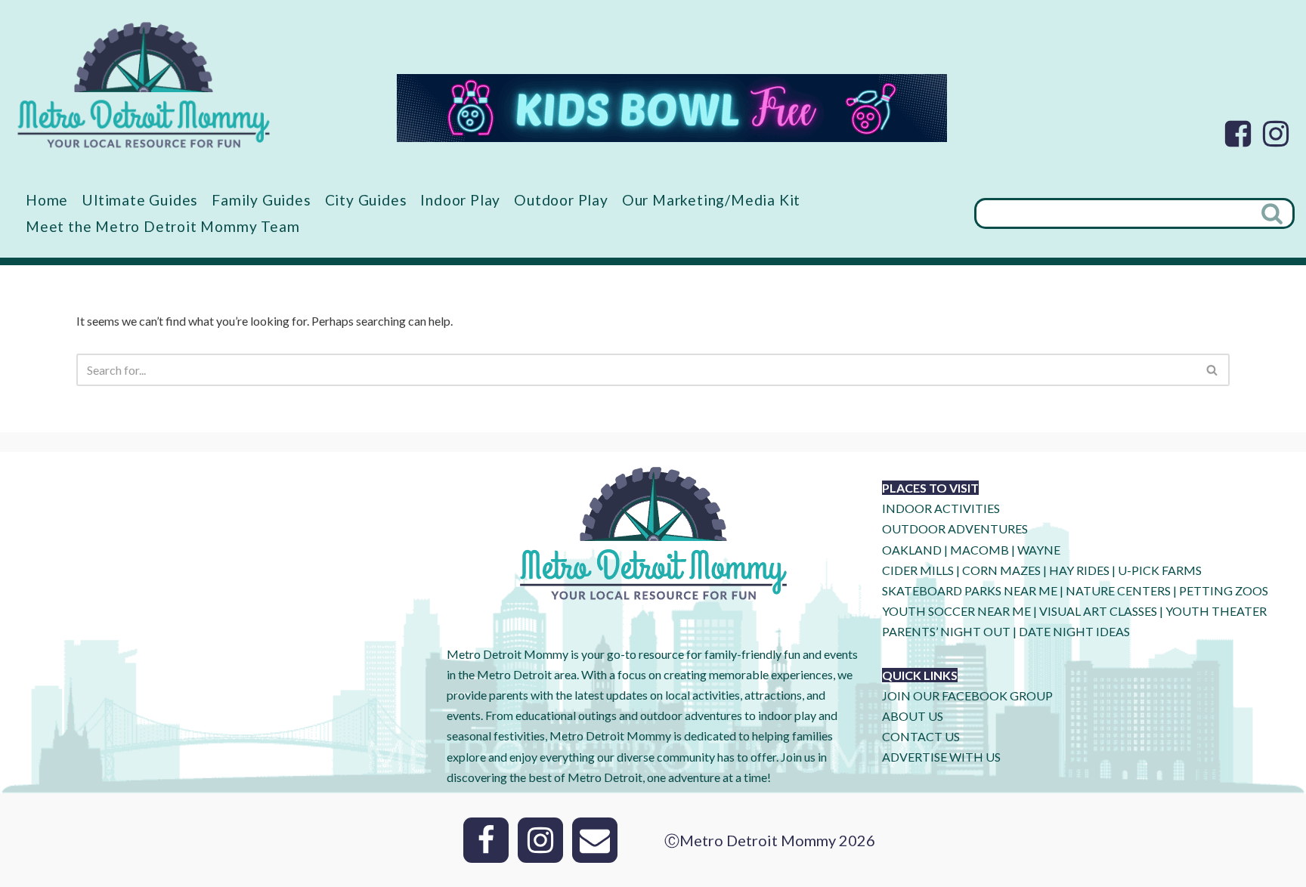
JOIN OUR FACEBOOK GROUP (967, 695)
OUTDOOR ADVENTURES (955, 528)
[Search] (1273, 213)
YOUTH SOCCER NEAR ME (956, 611)
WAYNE (1038, 549)
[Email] (594, 840)
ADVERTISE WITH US (941, 756)
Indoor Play (460, 200)
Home (47, 200)
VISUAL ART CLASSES (1098, 611)
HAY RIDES (1079, 570)
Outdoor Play (561, 200)
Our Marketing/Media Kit (711, 200)
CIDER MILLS (918, 570)
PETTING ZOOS (1223, 590)
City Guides (366, 200)
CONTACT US (921, 736)
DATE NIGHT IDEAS (1074, 631)
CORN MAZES (1001, 570)
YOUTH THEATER (1216, 611)
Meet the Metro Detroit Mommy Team (162, 226)
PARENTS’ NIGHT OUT (946, 631)
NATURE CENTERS (1118, 590)
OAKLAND (912, 549)
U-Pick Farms (1160, 570)
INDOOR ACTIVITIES (941, 508)
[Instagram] (1276, 134)
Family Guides (261, 200)
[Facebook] (1238, 134)
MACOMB (979, 549)
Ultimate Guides (140, 200)
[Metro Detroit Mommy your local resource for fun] (143, 85)
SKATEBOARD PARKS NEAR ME (971, 590)
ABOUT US (912, 716)
